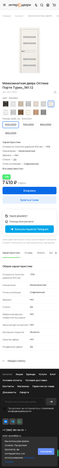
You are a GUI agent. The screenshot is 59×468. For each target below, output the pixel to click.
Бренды (30, 374)
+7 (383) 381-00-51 (13, 430)
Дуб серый (28, 104)
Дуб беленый (21, 104)
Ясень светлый (28, 112)
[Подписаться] (51, 401)
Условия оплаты (12, 380)
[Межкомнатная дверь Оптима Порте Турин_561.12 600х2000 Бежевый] (29, 50)
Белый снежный (6, 112)
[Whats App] (19, 421)
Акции (19, 374)
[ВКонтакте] (6, 421)
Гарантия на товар (43, 386)
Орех (21, 112)
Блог (53, 374)
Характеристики (11, 252)
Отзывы (28, 252)
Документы (9, 392)
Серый (43, 112)
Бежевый (51, 104)
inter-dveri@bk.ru (12, 435)
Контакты (8, 386)
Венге (6, 104)
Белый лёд (13, 104)
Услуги (43, 374)
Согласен (46, 451)
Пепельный (13, 112)
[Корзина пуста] (54, 5)
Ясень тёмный (36, 112)
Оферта (24, 392)
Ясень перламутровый (36, 104)
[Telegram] (12, 421)
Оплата (41, 252)
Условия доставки (36, 380)
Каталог (7, 374)
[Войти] (47, 5)
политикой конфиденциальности (31, 410)
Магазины (23, 386)
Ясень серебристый (43, 104)
